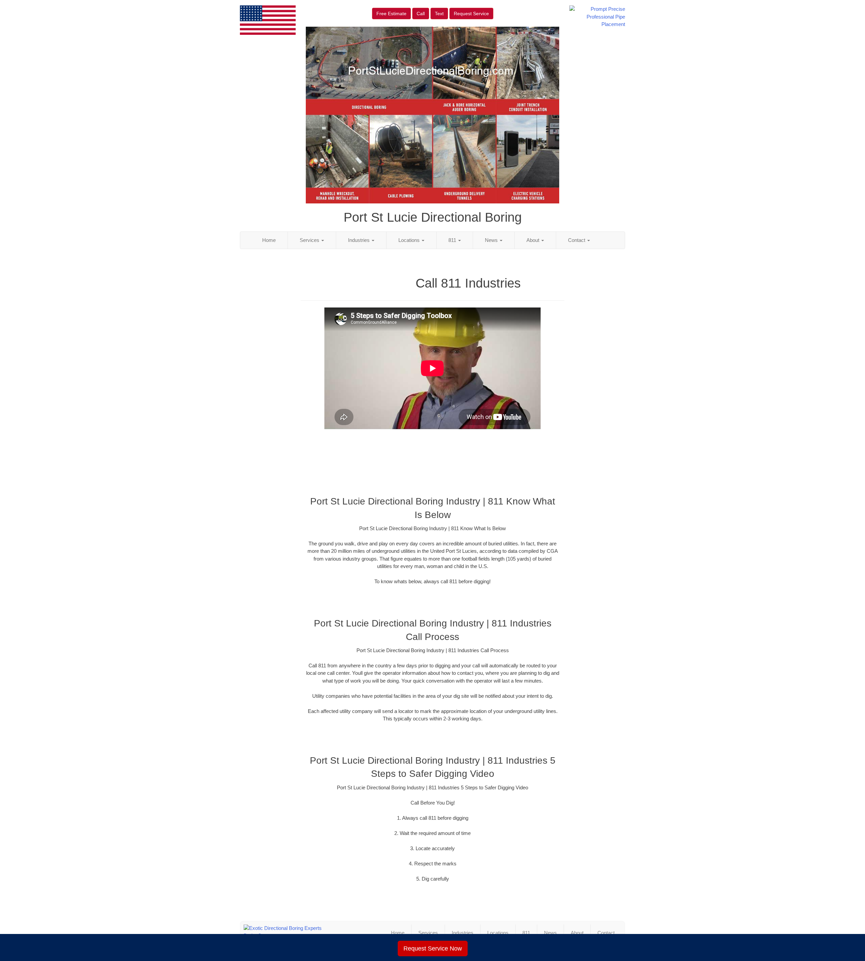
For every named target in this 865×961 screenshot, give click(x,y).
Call (421, 13)
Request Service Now (432, 948)
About (533, 240)
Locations (409, 240)
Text (439, 13)
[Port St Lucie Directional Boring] (303, 932)
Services (310, 240)
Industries (359, 240)
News (492, 240)
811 (453, 240)
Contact (577, 240)
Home (269, 240)
